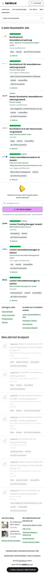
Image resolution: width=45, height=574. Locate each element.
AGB (37, 551)
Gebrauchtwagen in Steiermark (29, 533)
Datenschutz (9, 556)
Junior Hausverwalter (13, 28)
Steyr (12, 141)
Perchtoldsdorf (16, 293)
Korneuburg (14, 233)
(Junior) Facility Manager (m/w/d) (26, 224)
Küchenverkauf (28, 539)
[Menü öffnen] (2, 3)
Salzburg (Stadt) (16, 452)
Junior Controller (8, 315)
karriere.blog (8, 518)
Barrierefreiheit (21, 556)
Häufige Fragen (11, 551)
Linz (37, 109)
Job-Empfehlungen (19, 9)
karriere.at (27, 521)
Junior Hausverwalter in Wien (31, 315)
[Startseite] (11, 3)
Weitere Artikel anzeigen (11, 541)
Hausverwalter (7, 312)
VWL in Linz (26, 529)
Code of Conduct (33, 556)
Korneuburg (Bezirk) (30, 328)
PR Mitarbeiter (7, 319)
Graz (12, 109)
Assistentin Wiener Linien (32, 525)
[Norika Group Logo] (22, 565)
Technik (5, 322)
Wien (12, 52)
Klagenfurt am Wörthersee (25, 109)
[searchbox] (22, 18)
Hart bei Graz (27, 324)
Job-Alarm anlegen (23, 209)
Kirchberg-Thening (29, 321)
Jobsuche (5, 9)
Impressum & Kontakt (26, 551)
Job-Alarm (33, 9)
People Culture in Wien (30, 542)
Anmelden (37, 3)
